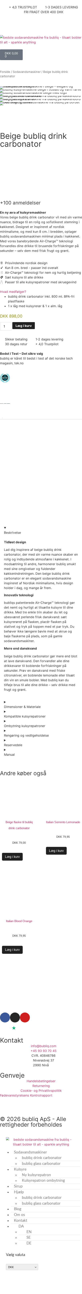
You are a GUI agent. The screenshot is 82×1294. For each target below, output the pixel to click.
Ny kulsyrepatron (36, 1175)
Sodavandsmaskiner (27, 72)
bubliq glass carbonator (41, 1164)
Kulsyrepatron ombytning (43, 1181)
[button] (4, 95)
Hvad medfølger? (13, 292)
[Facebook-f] (5, 1017)
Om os (19, 1215)
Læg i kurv (24, 326)
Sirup (18, 1186)
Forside (5, 72)
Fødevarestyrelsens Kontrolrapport (26, 1095)
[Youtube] (25, 1017)
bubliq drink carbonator (42, 1158)
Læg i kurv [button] (56, 850)
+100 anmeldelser (20, 203)
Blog (17, 1209)
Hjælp (19, 1192)
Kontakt (20, 1221)
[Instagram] (15, 1017)
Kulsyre (20, 1169)
